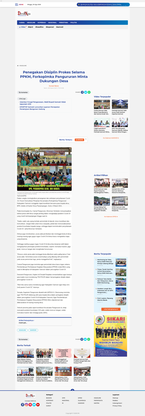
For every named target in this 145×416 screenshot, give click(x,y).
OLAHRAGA (82, 400)
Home (21, 5)
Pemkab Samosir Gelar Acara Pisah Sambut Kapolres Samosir (119, 112)
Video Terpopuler (102, 97)
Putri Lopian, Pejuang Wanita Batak (105, 299)
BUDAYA (49, 398)
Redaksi (115, 400)
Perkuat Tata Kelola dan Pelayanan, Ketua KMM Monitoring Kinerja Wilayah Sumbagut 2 (105, 281)
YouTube (39, 407)
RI (62, 403)
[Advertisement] (72, 46)
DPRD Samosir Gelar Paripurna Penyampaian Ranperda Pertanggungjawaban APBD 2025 (119, 209)
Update (80, 140)
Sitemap (115, 398)
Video (23, 27)
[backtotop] (72, 391)
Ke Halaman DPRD (110, 216)
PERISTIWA (63, 23)
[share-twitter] (85, 92)
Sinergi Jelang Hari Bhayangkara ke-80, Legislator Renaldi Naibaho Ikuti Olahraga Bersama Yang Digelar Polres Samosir (101, 209)
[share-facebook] (82, 92)
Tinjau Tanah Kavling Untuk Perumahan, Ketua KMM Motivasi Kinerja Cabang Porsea (104, 4)
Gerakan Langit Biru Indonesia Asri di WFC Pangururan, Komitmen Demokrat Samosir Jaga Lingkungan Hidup (105, 290)
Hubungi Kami (117, 403)
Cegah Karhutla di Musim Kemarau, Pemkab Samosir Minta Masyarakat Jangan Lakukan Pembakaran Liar (101, 130)
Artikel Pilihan (101, 175)
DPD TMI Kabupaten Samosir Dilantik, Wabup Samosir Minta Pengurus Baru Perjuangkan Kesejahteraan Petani (120, 130)
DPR (63, 398)
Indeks (22, 23)
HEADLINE (31, 23)
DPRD (31, 27)
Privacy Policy (117, 406)
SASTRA (96, 403)
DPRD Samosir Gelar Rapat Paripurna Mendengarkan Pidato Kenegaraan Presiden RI (101, 191)
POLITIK (73, 23)
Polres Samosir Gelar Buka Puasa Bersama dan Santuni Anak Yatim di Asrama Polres (101, 112)
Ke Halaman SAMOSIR (110, 138)
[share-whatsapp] (89, 92)
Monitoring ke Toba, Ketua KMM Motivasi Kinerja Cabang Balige (105, 261)
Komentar (24, 92)
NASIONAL (52, 23)
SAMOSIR (60, 27)
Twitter (35, 407)
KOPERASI (42, 23)
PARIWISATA (98, 400)
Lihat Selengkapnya (110, 309)
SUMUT (48, 406)
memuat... (23, 323)
